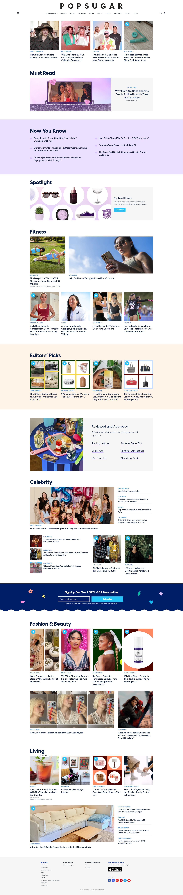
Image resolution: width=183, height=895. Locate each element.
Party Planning (36, 525)
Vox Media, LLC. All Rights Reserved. (94, 889)
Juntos (127, 13)
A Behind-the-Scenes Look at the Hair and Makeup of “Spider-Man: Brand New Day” (134, 735)
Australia (87, 867)
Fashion (63, 13)
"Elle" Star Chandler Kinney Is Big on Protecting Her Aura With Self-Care (75, 679)
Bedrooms (121, 817)
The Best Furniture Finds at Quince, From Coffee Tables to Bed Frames (133, 831)
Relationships (66, 51)
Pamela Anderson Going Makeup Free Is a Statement (44, 56)
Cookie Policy (44, 885)
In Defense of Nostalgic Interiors (72, 791)
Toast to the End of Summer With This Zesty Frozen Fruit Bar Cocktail (43, 792)
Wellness (82, 13)
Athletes (96, 51)
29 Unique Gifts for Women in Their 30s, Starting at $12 (75, 395)
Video (136, 13)
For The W (127, 323)
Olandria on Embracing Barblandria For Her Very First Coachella (133, 500)
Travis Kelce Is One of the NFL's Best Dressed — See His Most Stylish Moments (106, 57)
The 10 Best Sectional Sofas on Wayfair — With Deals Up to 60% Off (43, 397)
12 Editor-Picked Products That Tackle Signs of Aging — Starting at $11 (137, 679)
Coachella (122, 496)
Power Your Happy (68, 865)
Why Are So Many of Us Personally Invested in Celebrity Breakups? (72, 57)
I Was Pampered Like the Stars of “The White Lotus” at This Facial (44, 679)
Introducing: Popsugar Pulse (128, 491)
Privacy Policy (91, 603)
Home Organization (131, 786)
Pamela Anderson (36, 51)
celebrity (41, 482)
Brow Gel (97, 450)
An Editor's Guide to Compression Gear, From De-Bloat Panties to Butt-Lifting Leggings (44, 330)
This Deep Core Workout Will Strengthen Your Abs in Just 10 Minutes (45, 281)
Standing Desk (130, 458)
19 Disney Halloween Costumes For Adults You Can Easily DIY (137, 571)
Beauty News (128, 51)
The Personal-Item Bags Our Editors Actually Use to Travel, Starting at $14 (138, 397)
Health (100, 13)
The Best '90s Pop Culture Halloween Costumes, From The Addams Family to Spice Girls (65, 554)
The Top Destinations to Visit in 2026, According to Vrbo (132, 842)
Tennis (63, 323)
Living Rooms (35, 844)
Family (108, 13)
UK (86, 865)
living (37, 751)
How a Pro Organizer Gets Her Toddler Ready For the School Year (137, 792)
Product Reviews (36, 323)
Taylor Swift (97, 323)
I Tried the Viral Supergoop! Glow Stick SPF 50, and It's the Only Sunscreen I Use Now (107, 397)
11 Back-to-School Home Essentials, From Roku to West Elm (107, 792)
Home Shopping (36, 391)
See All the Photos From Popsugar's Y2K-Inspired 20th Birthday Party (64, 528)
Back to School (99, 786)
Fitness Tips (73, 275)
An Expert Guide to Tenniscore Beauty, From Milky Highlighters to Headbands (105, 680)
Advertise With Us (46, 870)
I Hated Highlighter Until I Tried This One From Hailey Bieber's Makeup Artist (137, 57)
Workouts (34, 275)
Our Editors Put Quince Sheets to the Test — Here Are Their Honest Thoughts (134, 811)
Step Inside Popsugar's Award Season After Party (134, 511)
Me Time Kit (99, 458)
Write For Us (44, 865)
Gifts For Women (67, 391)
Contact (43, 877)
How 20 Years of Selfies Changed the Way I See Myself (56, 732)
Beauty (72, 13)
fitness (38, 232)
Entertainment (51, 13)
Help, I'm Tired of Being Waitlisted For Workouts (91, 278)
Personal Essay (123, 488)
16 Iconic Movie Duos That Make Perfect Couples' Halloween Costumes (62, 567)
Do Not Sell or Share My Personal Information (50, 881)
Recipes (32, 786)
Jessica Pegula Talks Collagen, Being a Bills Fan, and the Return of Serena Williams (74, 330)
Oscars (120, 507)
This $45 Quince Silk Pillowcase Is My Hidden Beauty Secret (132, 821)
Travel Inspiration (131, 391)
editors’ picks (45, 355)
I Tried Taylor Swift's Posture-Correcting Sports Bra (107, 327)
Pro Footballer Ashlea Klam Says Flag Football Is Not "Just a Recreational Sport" (138, 329)
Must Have (118, 13)
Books (91, 13)
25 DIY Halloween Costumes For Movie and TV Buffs (106, 569)
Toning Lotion (100, 443)
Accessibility (44, 867)
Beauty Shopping (130, 673)
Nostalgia (65, 786)
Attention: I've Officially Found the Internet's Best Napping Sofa (60, 847)
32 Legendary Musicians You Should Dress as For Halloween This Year (62, 540)
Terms (83, 603)
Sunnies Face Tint (131, 443)
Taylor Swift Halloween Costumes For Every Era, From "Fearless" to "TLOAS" (132, 521)
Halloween (47, 537)
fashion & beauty (50, 624)
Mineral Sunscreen (132, 450)
